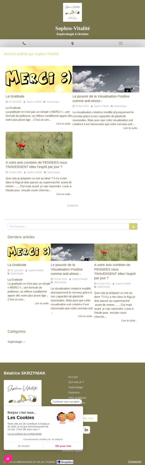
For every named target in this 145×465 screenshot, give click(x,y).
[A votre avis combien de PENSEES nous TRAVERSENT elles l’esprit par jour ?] (39, 145)
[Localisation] (72, 43)
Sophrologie (15, 341)
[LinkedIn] (86, 430)
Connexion (134, 461)
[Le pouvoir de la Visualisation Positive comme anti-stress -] (105, 79)
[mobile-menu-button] (121, 43)
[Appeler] (24, 43)
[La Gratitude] (39, 79)
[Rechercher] (133, 226)
